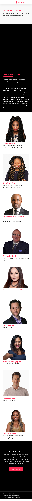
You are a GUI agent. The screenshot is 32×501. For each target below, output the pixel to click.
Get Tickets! (21, 2)
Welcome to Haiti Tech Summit (11, 494)
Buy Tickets (16, 469)
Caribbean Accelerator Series (11, 495)
